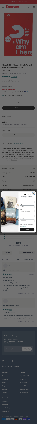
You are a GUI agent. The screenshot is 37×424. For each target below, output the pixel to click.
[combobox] (21, 216)
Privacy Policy (23, 226)
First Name (22, 200)
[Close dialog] (33, 193)
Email (20, 209)
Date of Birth (22, 218)
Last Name (21, 204)
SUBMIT (27, 229)
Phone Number (22, 214)
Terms (25, 226)
